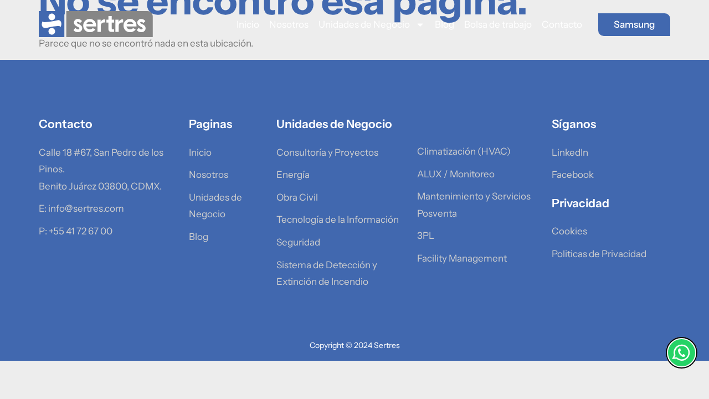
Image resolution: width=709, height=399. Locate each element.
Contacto (562, 24)
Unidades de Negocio (364, 24)
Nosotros (289, 24)
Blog (444, 24)
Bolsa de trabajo (498, 24)
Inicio (248, 24)
